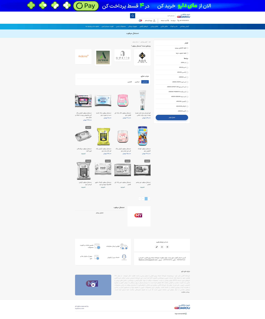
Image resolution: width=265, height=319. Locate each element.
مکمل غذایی (164, 26)
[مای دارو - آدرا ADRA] (142, 57)
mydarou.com (79, 308)
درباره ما (173, 20)
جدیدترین (145, 82)
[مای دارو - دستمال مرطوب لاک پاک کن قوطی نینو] (122, 100)
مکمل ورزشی (154, 26)
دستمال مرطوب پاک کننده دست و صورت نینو (103, 114)
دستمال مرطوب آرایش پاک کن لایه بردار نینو (103, 150)
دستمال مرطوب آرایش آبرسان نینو (85, 183)
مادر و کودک (173, 26)
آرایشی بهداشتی (184, 26)
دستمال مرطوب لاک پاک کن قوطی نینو (123, 114)
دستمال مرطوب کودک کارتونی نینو (144, 150)
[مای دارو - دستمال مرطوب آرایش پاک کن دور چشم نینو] (122, 136)
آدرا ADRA (183, 62)
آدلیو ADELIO (182, 67)
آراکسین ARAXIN (181, 72)
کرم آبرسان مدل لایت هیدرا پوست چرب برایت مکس (143, 114)
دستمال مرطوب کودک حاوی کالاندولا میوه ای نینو (103, 183)
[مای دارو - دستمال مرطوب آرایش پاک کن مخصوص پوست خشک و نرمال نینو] (83, 100)
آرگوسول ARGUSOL (181, 101)
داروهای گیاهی (144, 26)
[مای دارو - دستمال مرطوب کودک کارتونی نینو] (142, 136)
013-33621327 (184, 20)
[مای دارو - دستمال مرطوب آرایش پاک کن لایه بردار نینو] (103, 136)
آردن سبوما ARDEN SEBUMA (178, 96)
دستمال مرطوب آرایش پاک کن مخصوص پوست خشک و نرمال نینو (83, 115)
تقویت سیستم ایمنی (108, 26)
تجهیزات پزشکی (132, 26)
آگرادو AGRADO (182, 111)
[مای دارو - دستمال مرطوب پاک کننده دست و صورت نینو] (103, 100)
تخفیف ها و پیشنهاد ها (92, 26)
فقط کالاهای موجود (180, 48)
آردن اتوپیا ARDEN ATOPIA (179, 82)
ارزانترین (137, 82)
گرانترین (130, 82)
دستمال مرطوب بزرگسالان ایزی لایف (84, 150)
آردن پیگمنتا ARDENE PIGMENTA (177, 91)
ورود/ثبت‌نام (148, 20)
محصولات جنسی (121, 26)
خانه (150, 42)
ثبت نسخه (164, 20)
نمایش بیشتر (99, 213)
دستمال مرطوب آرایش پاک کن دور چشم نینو (123, 150)
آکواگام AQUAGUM (181, 106)
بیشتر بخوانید (185, 292)
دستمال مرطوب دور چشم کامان (143, 183)
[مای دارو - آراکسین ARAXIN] (103, 57)
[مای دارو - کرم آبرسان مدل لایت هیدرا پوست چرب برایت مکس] (142, 100)
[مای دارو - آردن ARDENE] (83, 56)
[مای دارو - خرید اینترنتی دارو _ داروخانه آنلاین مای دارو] (183, 16)
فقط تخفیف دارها (181, 53)
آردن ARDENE (182, 77)
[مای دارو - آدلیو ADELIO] (122, 55)
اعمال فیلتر (172, 117)
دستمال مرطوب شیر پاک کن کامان (123, 183)
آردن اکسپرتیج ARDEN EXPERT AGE (176, 87)
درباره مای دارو (185, 271)
